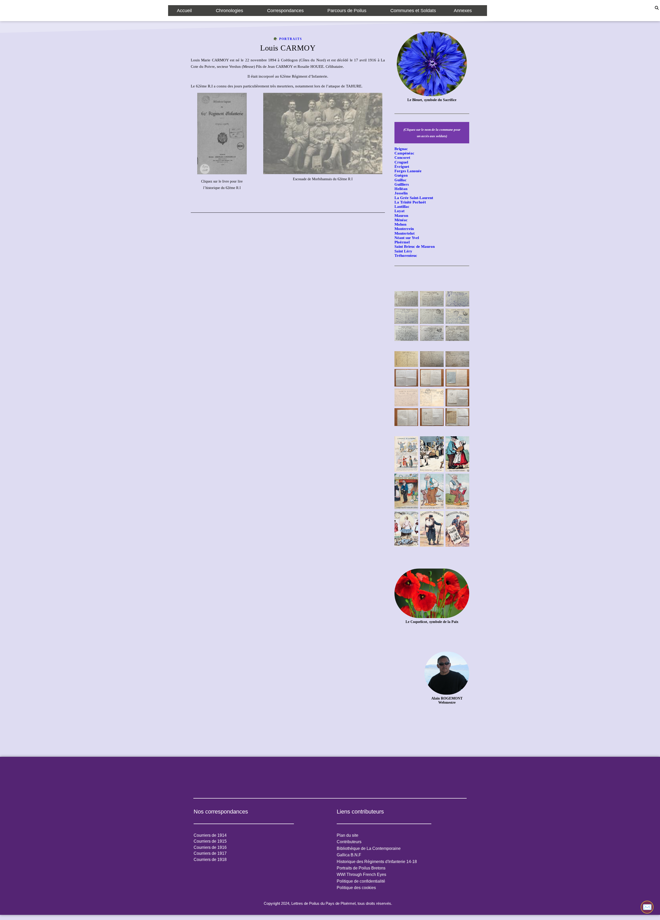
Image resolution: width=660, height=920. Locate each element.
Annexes (463, 10)
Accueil (184, 10)
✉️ (647, 907)
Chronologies (229, 10)
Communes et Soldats (413, 10)
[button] (187, 10)
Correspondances (285, 10)
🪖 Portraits (288, 39)
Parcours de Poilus (346, 10)
